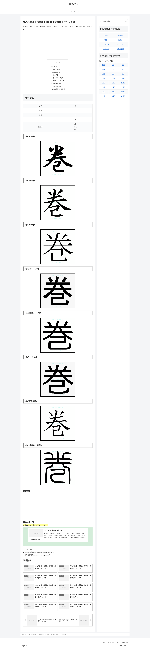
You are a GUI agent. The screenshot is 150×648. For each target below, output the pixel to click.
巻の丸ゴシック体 (58, 80)
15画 (123, 83)
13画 (103, 83)
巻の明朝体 (56, 75)
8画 (113, 74)
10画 (103, 78)
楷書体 (120, 35)
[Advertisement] (58, 45)
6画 (123, 69)
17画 (113, 87)
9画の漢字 (27, 491)
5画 (113, 69)
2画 (113, 65)
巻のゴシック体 (58, 78)
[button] (126, 21)
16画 (103, 87)
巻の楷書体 (56, 72)
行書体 (106, 35)
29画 (123, 96)
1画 (103, 65)
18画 (123, 87)
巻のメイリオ (57, 83)
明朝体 (106, 40)
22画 (103, 96)
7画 (103, 74)
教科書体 (120, 49)
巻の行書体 (56, 69)
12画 (123, 78)
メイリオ (106, 49)
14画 (113, 83)
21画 (123, 92)
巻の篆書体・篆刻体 (59, 89)
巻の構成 (54, 66)
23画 (113, 96)
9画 (123, 74)
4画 (103, 69)
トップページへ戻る (108, 642)
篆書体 (120, 40)
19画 (103, 92)
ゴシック (106, 44)
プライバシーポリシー (122, 642)
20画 (113, 92)
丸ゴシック (120, 44)
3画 (123, 65)
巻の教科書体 (57, 86)
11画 (113, 78)
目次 (55, 62)
